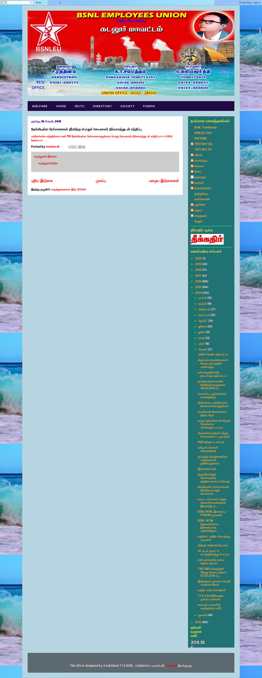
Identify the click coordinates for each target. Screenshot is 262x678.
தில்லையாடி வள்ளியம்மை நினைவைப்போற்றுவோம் (213, 404)
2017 (198, 275)
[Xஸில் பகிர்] (77, 147)
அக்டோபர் (204, 309)
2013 (198, 622)
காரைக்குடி (201, 160)
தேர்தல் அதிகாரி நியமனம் (213, 545)
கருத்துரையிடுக (48, 163)
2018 (198, 270)
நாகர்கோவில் (202, 199)
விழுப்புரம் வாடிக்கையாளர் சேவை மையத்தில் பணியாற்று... (213, 363)
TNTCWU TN (202, 149)
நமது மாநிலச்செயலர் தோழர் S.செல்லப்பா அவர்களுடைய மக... (214, 424)
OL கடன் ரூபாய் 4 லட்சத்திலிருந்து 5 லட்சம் (214, 552)
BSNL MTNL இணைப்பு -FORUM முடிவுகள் (212, 513)
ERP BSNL (200, 138)
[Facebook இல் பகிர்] (80, 147)
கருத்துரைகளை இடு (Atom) (68, 189)
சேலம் (197, 171)
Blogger (171, 665)
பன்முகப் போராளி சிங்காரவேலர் (208, 449)
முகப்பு (101, 180)
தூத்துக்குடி (201, 193)
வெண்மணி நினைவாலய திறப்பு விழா (212, 413)
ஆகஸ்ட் (203, 320)
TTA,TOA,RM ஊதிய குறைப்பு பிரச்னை (211, 597)
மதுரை (198, 210)
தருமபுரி (199, 182)
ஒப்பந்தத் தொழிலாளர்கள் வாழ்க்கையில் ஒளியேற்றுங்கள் (213, 460)
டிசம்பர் (202, 297)
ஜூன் (202, 332)
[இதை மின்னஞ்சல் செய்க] (70, 147)
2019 (198, 264)
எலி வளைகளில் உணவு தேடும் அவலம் (211, 561)
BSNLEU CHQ (203, 133)
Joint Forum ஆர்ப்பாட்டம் (213, 354)
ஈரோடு (198, 155)
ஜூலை (202, 326)
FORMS (149, 106)
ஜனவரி (203, 615)
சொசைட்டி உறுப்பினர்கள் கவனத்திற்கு (212, 395)
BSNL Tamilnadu (205, 127)
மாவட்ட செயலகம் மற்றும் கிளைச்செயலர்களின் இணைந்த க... (212, 502)
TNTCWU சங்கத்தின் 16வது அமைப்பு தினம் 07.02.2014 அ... (212, 572)
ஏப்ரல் (202, 338)
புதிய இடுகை (42, 180)
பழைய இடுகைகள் (164, 180)
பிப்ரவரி (203, 349)
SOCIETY (127, 106)
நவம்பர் (202, 303)
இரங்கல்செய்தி (207, 469)
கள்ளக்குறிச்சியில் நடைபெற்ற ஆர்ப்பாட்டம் (212, 373)
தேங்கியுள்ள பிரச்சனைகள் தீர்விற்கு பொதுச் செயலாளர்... (213, 490)
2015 (198, 287)
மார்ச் (201, 343)
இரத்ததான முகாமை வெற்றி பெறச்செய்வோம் (214, 582)
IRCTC (79, 106)
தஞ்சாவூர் (200, 177)
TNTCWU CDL (203, 144)
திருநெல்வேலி (202, 188)
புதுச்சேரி (199, 204)
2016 (198, 281)
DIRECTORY (102, 106)
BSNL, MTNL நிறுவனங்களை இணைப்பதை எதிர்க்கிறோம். (208, 525)
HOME (61, 106)
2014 (198, 292)
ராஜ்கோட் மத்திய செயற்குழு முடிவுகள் (214, 537)
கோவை (199, 166)
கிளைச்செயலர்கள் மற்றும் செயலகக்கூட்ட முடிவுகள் (214, 434)
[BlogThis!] (73, 147)
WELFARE (39, 106)
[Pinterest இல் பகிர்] (84, 147)
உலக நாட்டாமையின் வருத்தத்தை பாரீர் (209, 606)
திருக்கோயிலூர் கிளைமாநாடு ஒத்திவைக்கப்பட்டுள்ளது (214, 477)
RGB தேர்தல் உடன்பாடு (211, 442)
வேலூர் (198, 221)
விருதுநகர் (200, 215)
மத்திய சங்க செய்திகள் (212, 590)
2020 (199, 258)
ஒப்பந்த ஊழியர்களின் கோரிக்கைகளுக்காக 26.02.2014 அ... (211, 384)
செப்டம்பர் (204, 315)
